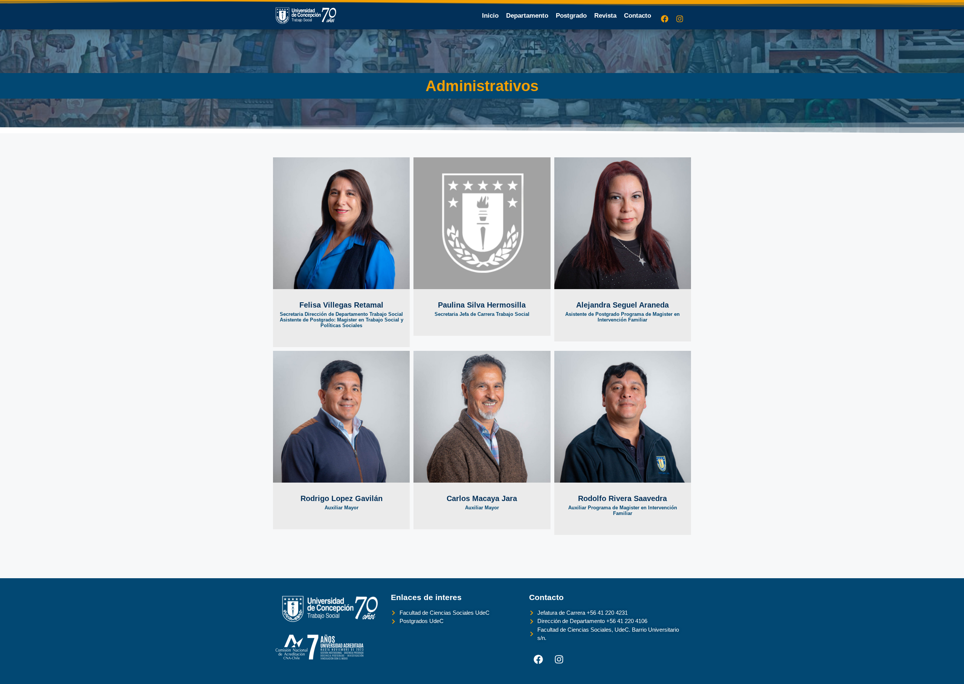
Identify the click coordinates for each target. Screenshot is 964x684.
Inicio (490, 15)
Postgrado (571, 15)
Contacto (637, 15)
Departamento (527, 15)
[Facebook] (664, 18)
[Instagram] (679, 18)
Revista (605, 15)
